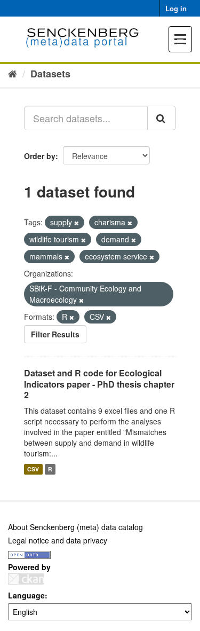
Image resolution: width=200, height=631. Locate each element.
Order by (39, 156)
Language (26, 595)
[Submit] (161, 118)
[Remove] (76, 222)
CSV (33, 469)
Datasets (50, 74)
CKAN (26, 579)
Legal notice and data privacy (57, 540)
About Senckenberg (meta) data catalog (75, 527)
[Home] (12, 73)
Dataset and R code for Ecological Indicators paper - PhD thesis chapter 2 (99, 384)
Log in (176, 8)
